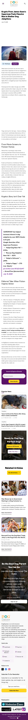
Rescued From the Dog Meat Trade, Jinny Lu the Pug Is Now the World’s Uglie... (13, 536)
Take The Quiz (13, 451)
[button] (24, 3)
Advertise (10, 716)
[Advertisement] (14, 33)
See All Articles (13, 472)
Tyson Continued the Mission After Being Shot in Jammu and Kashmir (13, 414)
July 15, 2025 (7, 274)
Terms (18, 716)
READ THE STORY (6, 512)
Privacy (15, 716)
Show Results (14, 381)
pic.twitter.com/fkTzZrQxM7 (13, 269)
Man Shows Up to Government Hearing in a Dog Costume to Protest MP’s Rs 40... (11, 500)
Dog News (15, 63)
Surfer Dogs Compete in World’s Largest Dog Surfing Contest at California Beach (13, 425)
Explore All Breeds (13, 446)
